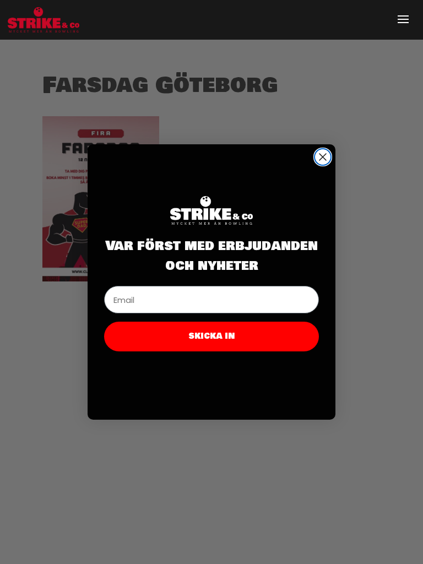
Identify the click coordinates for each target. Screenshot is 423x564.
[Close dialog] (322, 157)
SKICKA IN (211, 336)
